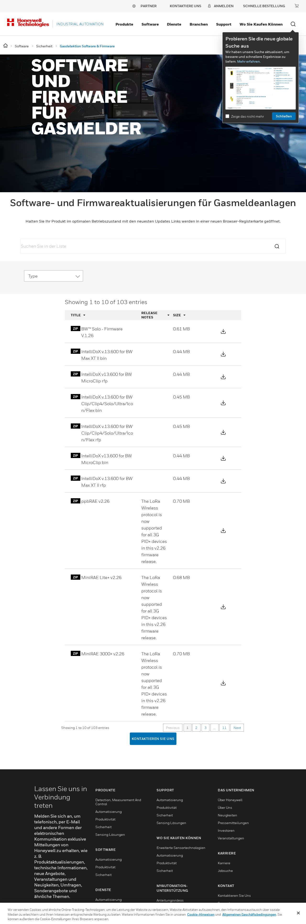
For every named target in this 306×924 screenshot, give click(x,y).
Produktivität (105, 819)
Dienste (174, 24)
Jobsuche (225, 871)
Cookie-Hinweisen (200, 914)
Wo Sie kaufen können (261, 24)
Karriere (224, 863)
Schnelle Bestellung (264, 6)
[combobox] (50, 276)
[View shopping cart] (297, 6)
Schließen (284, 116)
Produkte (124, 24)
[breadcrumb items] (5, 45)
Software (150, 24)
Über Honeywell (230, 800)
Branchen (199, 24)
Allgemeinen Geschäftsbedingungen (249, 914)
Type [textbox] (33, 276)
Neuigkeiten (227, 815)
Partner (149, 6)
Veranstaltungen (231, 838)
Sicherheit (103, 827)
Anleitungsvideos (170, 900)
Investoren (226, 830)
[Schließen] (298, 913)
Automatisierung (108, 811)
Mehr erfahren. (249, 61)
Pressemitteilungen (233, 823)
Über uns (225, 807)
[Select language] (134, 6)
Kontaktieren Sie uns (153, 739)
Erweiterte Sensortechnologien (181, 848)
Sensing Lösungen (110, 834)
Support (223, 24)
